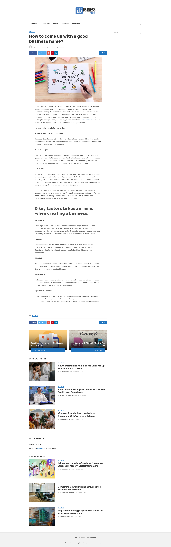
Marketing (76, 24)
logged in (40, 448)
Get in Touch (80, 538)
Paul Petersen (40, 47)
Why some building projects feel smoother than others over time (80, 512)
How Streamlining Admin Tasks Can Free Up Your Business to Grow (81, 367)
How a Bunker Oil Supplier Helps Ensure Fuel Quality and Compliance (81, 390)
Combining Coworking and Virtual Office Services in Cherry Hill (79, 488)
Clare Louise (64, 371)
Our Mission (91, 538)
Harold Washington (67, 493)
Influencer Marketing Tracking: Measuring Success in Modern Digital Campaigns (80, 464)
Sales (55, 24)
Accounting (45, 24)
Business (65, 24)
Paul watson (64, 516)
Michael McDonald (66, 395)
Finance (34, 24)
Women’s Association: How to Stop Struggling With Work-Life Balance (76, 414)
